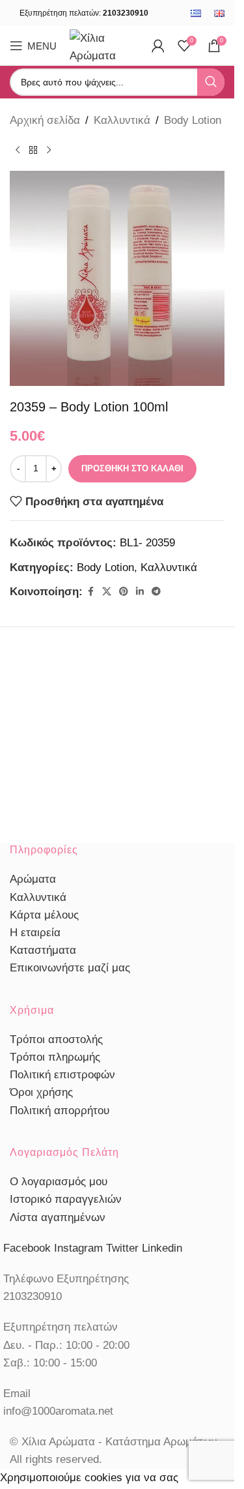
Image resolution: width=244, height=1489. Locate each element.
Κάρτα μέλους (44, 915)
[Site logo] (104, 44)
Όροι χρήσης (41, 1092)
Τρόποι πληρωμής (55, 1057)
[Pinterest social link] (123, 591)
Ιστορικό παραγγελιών (66, 1199)
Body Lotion (192, 120)
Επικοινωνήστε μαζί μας (70, 968)
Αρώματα (33, 879)
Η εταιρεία (35, 932)
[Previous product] (17, 150)
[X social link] (106, 591)
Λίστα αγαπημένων (57, 1217)
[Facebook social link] (90, 591)
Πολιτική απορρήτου (59, 1110)
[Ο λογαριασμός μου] (158, 46)
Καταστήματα (43, 950)
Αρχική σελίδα (45, 120)
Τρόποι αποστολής (56, 1039)
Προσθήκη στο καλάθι (132, 468)
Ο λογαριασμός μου (58, 1181)
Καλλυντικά (122, 120)
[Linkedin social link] (140, 591)
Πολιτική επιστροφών (62, 1075)
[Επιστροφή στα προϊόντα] (33, 150)
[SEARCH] (210, 82)
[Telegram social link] (156, 591)
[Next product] (49, 150)
